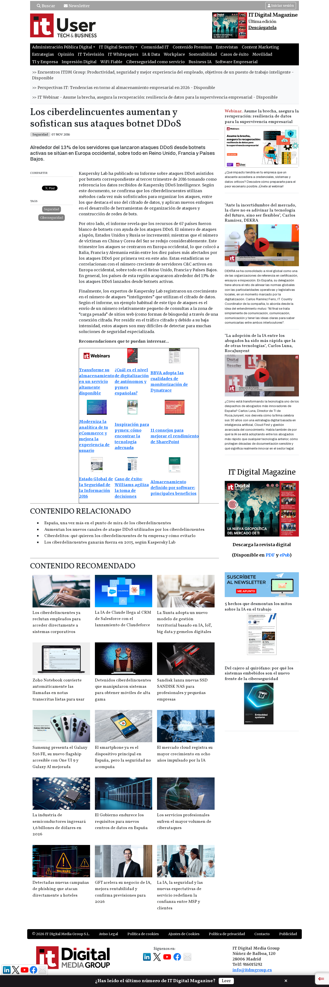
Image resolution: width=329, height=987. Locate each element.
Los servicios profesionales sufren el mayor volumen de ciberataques (184, 821)
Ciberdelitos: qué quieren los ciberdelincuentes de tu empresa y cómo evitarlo (120, 536)
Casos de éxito (235, 54)
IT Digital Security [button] (116, 47)
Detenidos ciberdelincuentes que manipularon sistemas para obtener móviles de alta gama (123, 689)
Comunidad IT (155, 47)
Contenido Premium (192, 47)
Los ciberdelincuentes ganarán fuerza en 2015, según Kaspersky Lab (109, 542)
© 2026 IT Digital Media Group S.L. (61, 934)
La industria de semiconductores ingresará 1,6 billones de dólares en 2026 (59, 824)
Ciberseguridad (51, 217)
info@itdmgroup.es (252, 969)
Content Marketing (260, 47)
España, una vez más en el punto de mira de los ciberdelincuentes (107, 523)
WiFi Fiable (111, 61)
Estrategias (43, 54)
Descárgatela (262, 27)
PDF (270, 555)
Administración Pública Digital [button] (62, 47)
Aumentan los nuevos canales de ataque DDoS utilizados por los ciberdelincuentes (124, 530)
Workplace (174, 54)
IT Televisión (91, 54)
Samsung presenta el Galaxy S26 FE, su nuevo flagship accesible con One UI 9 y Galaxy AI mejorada (60, 757)
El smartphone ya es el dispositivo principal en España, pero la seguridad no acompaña (123, 757)
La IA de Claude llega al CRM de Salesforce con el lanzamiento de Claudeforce (123, 619)
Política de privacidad (227, 934)
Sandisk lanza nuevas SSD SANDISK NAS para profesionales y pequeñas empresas (182, 689)
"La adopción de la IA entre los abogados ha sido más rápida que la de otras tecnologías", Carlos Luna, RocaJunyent (260, 343)
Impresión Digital (79, 61)
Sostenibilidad (203, 54)
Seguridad (51, 209)
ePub (285, 555)
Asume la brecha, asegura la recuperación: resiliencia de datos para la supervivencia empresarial (262, 116)
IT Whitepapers (123, 54)
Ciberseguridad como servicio (155, 61)
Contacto (262, 934)
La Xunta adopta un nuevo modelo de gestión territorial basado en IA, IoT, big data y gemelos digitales (184, 622)
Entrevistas (227, 47)
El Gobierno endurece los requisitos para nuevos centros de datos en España (121, 821)
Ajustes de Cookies (183, 934)
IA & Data (151, 54)
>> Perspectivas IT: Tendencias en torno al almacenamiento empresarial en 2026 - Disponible (123, 87)
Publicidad (288, 934)
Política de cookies (143, 934)
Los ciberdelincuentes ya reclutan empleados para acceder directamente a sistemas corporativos (57, 622)
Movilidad (262, 54)
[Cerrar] (286, 980)
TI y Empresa (45, 61)
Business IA (200, 61)
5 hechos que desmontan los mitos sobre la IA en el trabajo (258, 607)
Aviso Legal (108, 934)
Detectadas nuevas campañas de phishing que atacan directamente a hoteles (61, 889)
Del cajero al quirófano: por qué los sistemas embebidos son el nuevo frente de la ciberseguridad (259, 673)
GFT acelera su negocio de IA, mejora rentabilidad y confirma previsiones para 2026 (123, 892)
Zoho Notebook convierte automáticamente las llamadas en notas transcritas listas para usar (59, 689)
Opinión (66, 54)
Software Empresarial (236, 61)
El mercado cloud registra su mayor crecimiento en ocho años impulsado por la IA (185, 754)
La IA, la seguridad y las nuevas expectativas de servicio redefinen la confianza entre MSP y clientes (180, 895)
